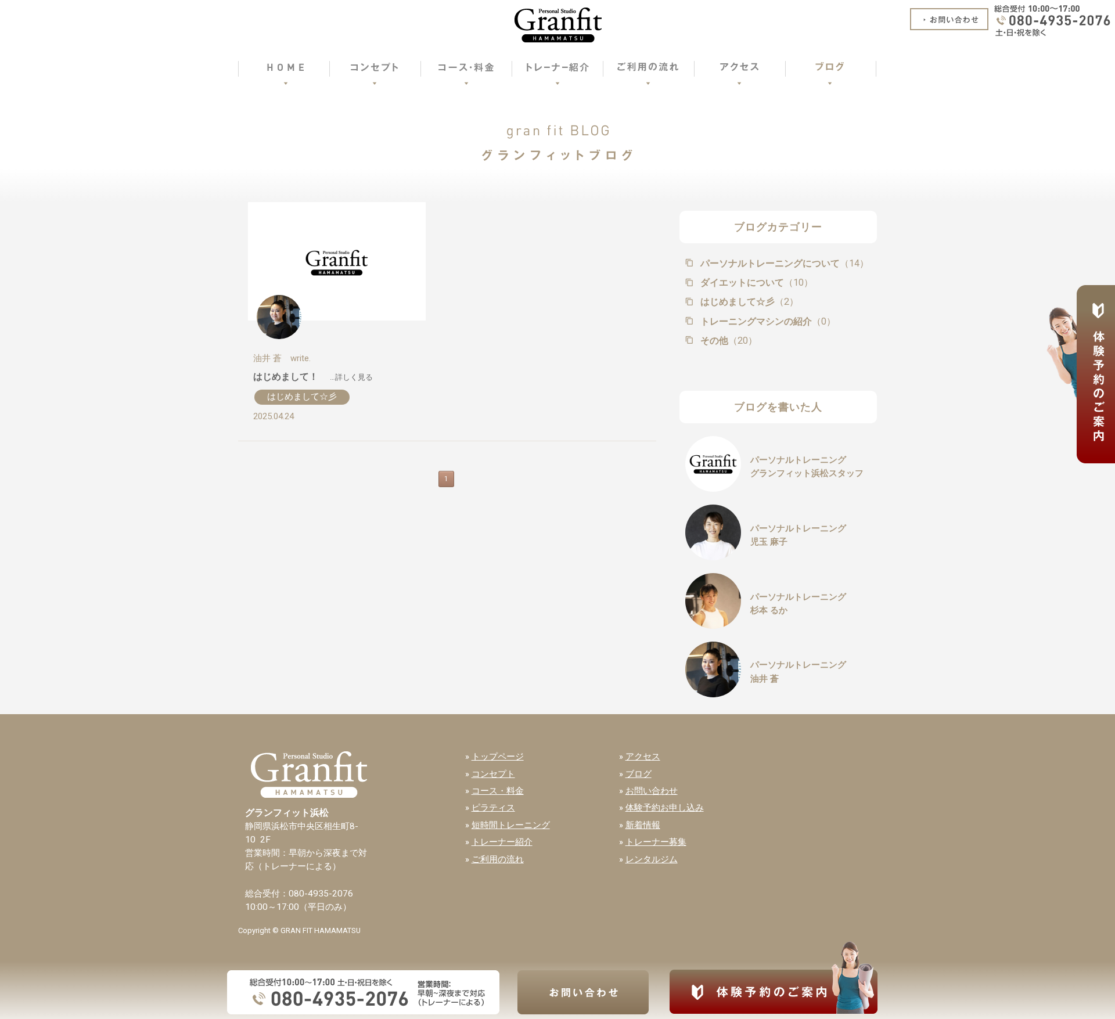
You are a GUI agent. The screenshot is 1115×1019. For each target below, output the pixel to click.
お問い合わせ (651, 791)
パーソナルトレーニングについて (783, 263)
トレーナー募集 (655, 842)
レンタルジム (651, 859)
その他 (727, 340)
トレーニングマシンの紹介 (767, 321)
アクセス (642, 756)
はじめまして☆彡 (302, 396)
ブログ (638, 774)
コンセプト (493, 774)
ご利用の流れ (498, 859)
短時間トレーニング (511, 825)
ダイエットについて (755, 282)
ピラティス (493, 807)
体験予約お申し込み (664, 807)
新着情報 (642, 825)
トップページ (498, 756)
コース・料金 (498, 791)
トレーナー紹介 (502, 842)
